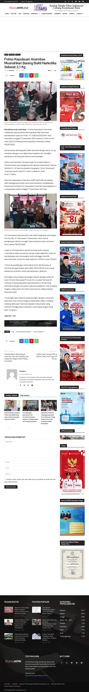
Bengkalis (34, 13)
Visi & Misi (7, 684)
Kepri (13, 51)
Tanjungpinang (46, 13)
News (7, 13)
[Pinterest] (31, 75)
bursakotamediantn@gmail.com (36, 675)
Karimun (26, 13)
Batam (65, 13)
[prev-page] (5, 428)
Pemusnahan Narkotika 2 (23, 331)
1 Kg (12, 331)
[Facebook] (68, 1)
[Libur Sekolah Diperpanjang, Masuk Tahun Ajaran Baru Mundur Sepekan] (36, 610)
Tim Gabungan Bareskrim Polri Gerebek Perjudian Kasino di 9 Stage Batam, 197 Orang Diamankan (30, 417)
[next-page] (9, 428)
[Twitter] (72, 1)
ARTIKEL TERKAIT (11, 395)
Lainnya (79, 13)
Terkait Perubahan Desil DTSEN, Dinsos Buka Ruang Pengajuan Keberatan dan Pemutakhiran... (21, 624)
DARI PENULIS (25, 395)
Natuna (13, 13)
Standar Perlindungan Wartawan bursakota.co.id (34, 684)
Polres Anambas (39, 331)
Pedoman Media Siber (58, 684)
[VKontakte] (79, 1)
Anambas (57, 13)
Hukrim (71, 13)
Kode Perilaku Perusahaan (12, 686)
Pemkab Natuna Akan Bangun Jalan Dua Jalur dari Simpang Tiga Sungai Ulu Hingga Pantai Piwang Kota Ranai (16, 357)
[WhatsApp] (36, 75)
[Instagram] (25, 385)
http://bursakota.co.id (25, 374)
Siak (19, 13)
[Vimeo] (75, 1)
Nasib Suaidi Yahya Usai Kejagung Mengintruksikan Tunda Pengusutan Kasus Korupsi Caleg (49, 624)
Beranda (7, 51)
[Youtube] (83, 1)
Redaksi (11, 70)
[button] (65, 1)
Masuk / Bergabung (26, 1)
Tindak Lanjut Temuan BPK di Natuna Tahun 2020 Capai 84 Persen (46, 356)
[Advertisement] (44, 32)
